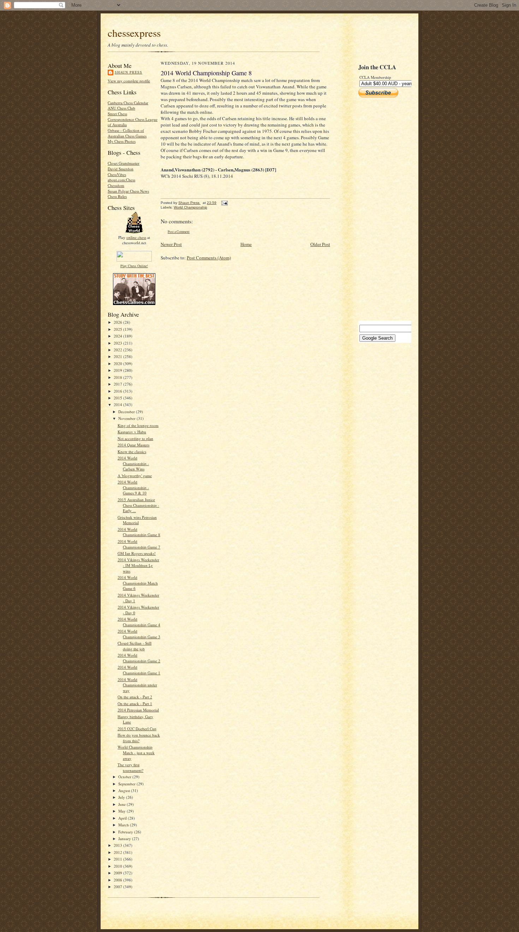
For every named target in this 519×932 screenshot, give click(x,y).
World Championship (190, 207)
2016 (118, 391)
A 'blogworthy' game (135, 475)
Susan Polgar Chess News (128, 191)
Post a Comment (179, 231)
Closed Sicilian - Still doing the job (134, 645)
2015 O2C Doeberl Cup (137, 728)
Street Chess (117, 113)
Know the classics (132, 451)
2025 (118, 329)
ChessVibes (117, 174)
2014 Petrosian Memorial (138, 710)
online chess (136, 237)
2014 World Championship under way (137, 685)
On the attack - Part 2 (135, 696)
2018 (118, 377)
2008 (118, 880)
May (122, 811)
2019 (118, 370)
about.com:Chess (121, 179)
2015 (118, 397)
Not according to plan (135, 438)
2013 (118, 845)
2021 (118, 356)
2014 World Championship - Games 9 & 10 (133, 487)
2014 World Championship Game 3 (139, 633)
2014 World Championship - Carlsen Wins (133, 463)
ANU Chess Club (121, 108)
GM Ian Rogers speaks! (137, 553)
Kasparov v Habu (132, 431)
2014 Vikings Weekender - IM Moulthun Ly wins (138, 565)
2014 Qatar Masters (133, 444)
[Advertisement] (379, 209)
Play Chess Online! (134, 265)
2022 (118, 349)
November (127, 418)
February (126, 831)
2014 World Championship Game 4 (139, 621)
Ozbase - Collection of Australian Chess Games (127, 133)
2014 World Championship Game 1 (139, 669)
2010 (118, 866)
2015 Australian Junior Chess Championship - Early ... (138, 505)
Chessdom (116, 185)
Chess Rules (117, 196)
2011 (118, 859)
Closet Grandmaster (123, 163)
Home (246, 244)
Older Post (320, 244)
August (124, 790)
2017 (118, 384)
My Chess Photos (122, 141)
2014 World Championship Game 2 (139, 657)
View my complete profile (129, 80)
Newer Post (171, 244)
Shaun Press (128, 72)
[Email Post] (224, 203)
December (127, 411)
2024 (118, 336)
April (123, 818)
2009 (118, 872)
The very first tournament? (130, 767)
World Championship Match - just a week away (136, 752)
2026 (118, 322)
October (125, 776)
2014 (118, 404)
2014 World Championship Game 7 (139, 544)
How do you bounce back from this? (139, 737)
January (125, 838)
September (127, 783)
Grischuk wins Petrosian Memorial (137, 520)
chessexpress (134, 33)
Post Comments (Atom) (209, 257)
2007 (118, 886)
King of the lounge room (138, 425)
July (122, 797)
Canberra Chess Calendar (128, 102)
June (122, 804)
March (124, 824)
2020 (118, 363)
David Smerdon (120, 168)
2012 (118, 852)
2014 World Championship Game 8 (139, 532)
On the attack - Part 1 (135, 703)
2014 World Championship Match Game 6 (138, 583)
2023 (118, 343)
